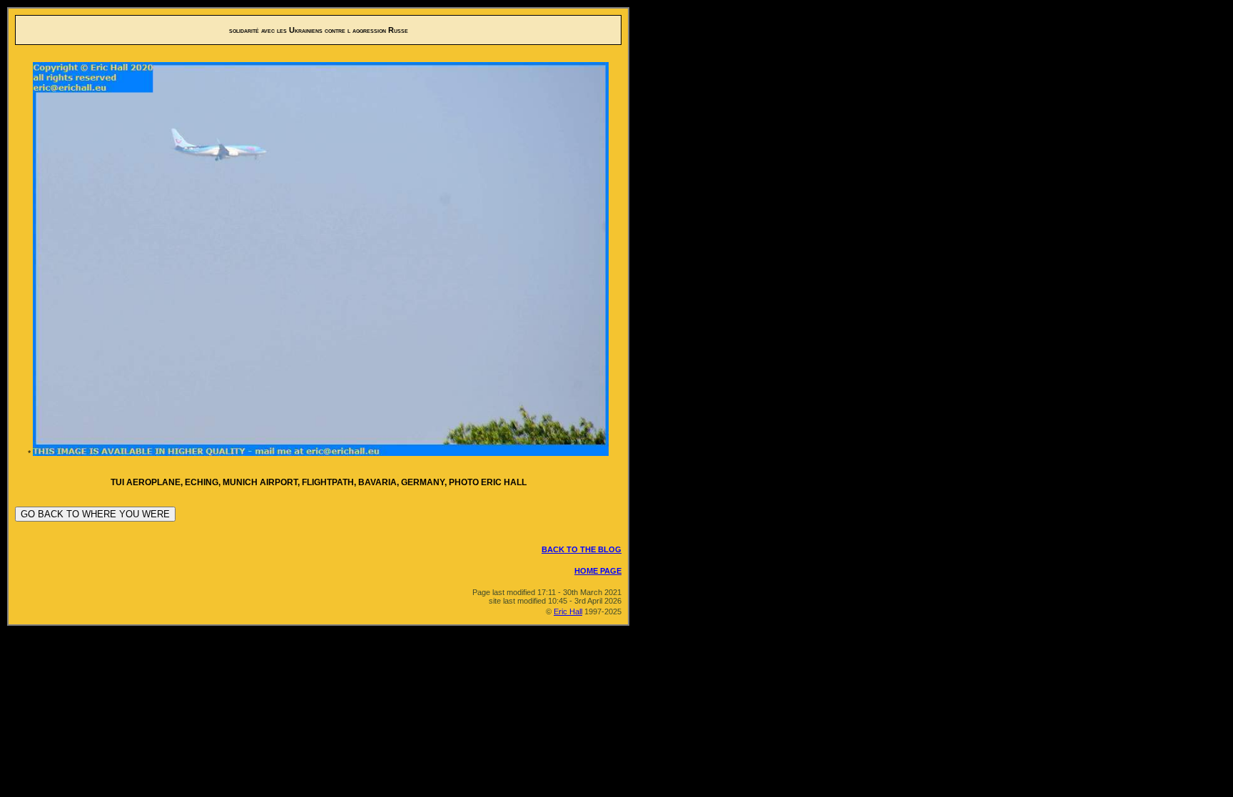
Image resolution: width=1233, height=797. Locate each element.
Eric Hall (568, 611)
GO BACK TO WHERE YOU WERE (95, 514)
